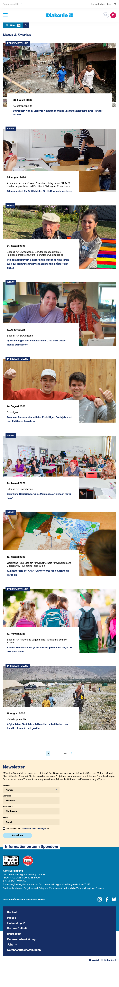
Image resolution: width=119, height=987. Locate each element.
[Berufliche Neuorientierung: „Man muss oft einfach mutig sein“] (59, 467)
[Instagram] (100, 900)
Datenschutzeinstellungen (24, 949)
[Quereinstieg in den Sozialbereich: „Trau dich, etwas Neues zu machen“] (59, 314)
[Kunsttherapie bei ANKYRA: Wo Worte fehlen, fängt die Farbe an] (59, 544)
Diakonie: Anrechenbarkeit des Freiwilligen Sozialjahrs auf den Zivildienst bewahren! (39, 419)
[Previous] (71, 753)
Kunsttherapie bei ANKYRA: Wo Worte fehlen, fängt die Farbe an (38, 572)
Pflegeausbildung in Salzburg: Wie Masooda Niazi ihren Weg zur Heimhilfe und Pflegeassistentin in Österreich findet (38, 263)
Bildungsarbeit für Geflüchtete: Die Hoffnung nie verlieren (39, 191)
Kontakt (12, 912)
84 (65, 753)
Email (5, 817)
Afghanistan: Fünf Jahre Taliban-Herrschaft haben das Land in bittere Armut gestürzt (37, 726)
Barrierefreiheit (98, 4)
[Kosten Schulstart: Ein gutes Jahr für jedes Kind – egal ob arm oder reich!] (59, 621)
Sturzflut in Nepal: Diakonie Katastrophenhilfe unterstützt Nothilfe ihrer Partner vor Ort (57, 112)
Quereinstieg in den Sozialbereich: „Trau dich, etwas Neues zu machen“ (36, 342)
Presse (11, 917)
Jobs (109, 4)
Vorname (7, 796)
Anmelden (17, 835)
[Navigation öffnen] (5, 15)
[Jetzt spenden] (113, 15)
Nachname (8, 806)
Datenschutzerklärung (21, 939)
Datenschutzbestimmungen (33, 828)
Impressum (14, 933)
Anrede (6, 785)
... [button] (59, 753)
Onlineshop (14, 923)
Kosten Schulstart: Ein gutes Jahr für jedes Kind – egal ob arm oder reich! (39, 649)
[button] (31, 790)
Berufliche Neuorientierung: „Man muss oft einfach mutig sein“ (39, 495)
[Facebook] (107, 900)
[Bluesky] (114, 900)
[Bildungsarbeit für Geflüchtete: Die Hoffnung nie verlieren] (59, 160)
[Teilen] (115, 4)
